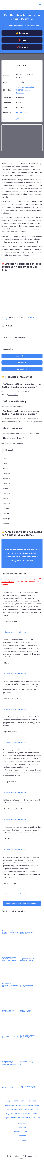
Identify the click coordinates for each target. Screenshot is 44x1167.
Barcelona (35, 26)
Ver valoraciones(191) (11, 119)
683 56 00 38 (13, 395)
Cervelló (26, 26)
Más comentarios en (15, 632)
